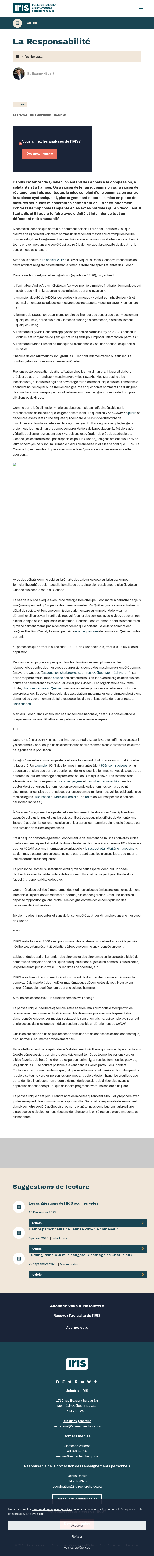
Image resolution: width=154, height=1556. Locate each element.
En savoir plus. (35, 1513)
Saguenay (51, 672)
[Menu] (140, 8)
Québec (98, 672)
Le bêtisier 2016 (53, 260)
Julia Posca (42, 797)
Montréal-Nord (115, 672)
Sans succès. (22, 704)
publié (132, 413)
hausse (58, 678)
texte (89, 797)
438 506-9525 (77, 1451)
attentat (20, 115)
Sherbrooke (68, 672)
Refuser (77, 1536)
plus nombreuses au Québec (42, 688)
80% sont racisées (114, 765)
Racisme (60, 115)
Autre (20, 104)
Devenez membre (40, 153)
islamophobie (41, 115)
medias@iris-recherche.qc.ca (77, 1456)
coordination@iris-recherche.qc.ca (77, 1486)
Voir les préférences (77, 1547)
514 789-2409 (77, 1411)
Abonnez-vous (77, 1327)
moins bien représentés (103, 781)
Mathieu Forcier (65, 797)
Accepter (77, 1525)
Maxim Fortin (69, 1264)
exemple (41, 765)
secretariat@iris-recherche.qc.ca (77, 1426)
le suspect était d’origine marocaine (109, 848)
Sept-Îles (84, 672)
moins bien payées (69, 781)
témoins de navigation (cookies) (52, 1509)
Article (33, 23)
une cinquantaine (87, 631)
